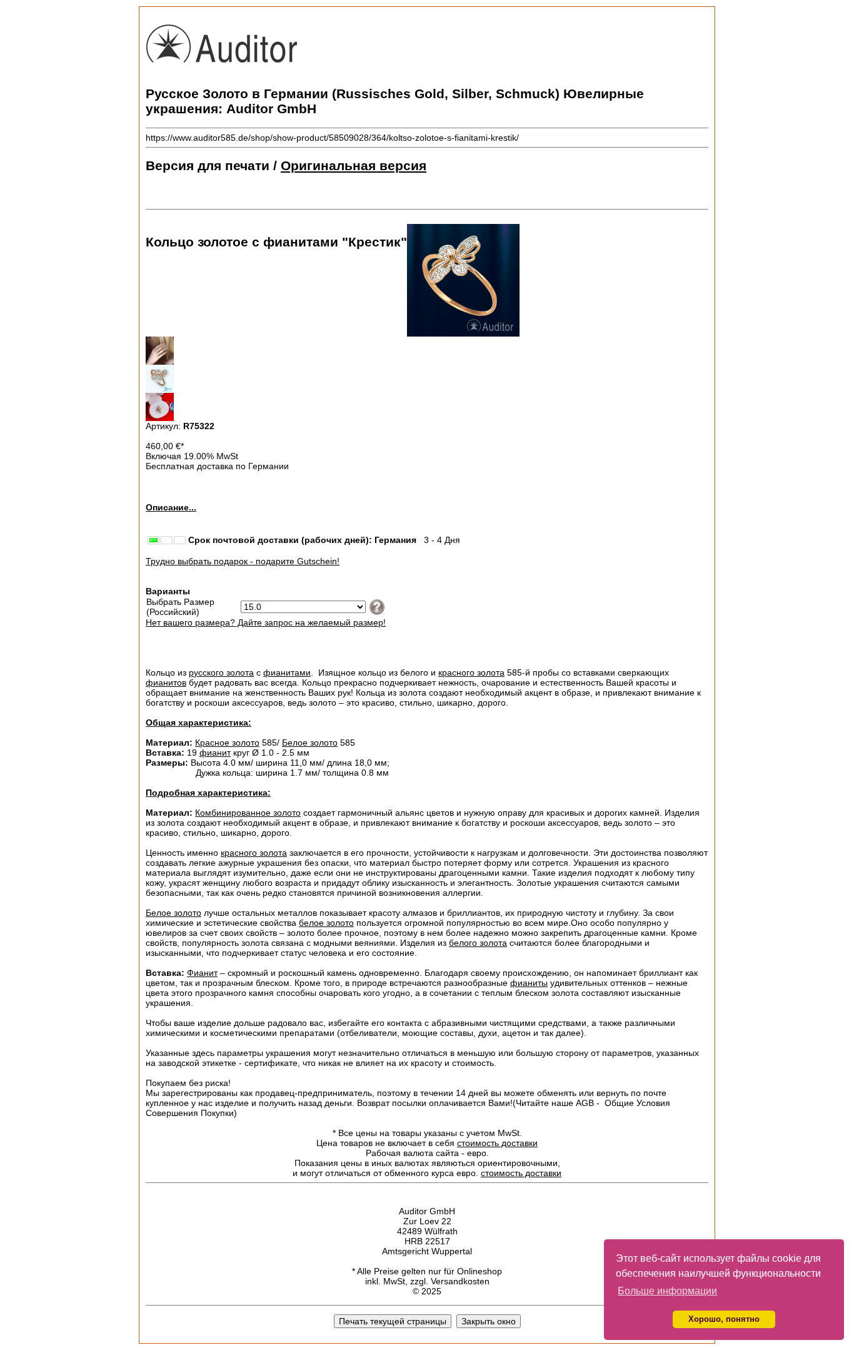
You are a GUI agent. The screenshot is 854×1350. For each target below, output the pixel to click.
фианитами (287, 672)
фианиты (529, 983)
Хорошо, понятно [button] (724, 1319)
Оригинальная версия (353, 165)
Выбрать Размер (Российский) (180, 607)
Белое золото (310, 743)
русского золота (221, 672)
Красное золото (227, 743)
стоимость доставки (497, 1143)
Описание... (171, 507)
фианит (215, 753)
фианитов (166, 683)
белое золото (326, 923)
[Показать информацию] (375, 606)
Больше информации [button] (667, 1291)
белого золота (478, 943)
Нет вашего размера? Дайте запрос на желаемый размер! (266, 622)
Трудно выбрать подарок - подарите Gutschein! (242, 561)
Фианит (202, 973)
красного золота (471, 672)
